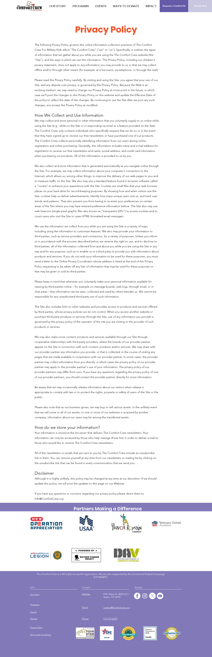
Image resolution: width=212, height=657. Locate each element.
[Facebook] (137, 596)
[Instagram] (145, 596)
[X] (152, 596)
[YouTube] (160, 596)
